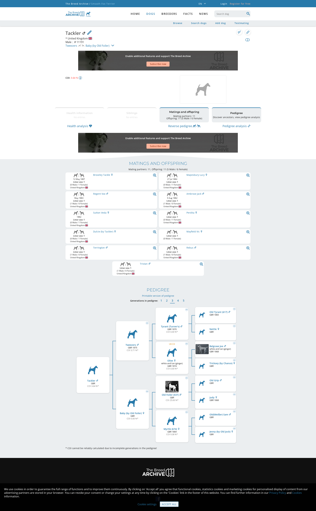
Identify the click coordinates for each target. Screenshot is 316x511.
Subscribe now (158, 64)
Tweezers (71, 45)
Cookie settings (147, 504)
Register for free (240, 3)
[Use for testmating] (239, 32)
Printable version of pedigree (158, 295)
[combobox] (232, 13)
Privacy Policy (277, 493)
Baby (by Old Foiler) (97, 45)
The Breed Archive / (78, 3)
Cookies (297, 493)
